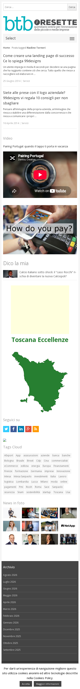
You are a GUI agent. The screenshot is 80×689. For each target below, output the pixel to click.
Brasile (20, 460)
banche (66, 455)
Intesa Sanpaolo (22, 476)
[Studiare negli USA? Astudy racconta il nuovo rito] (49, 517)
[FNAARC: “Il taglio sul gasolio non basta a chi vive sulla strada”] (30, 543)
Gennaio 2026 (10, 622)
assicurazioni (30, 455)
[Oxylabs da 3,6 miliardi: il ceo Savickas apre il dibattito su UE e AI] (68, 517)
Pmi (21, 487)
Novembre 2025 (12, 636)
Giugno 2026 (10, 588)
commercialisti (60, 460)
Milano (44, 481)
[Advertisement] (40, 309)
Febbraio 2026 (11, 615)
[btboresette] (40, 27)
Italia (53, 476)
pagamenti (10, 487)
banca (55, 455)
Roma (38, 487)
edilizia (25, 466)
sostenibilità (33, 492)
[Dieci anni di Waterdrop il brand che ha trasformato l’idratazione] (49, 530)
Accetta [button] (26, 683)
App (18, 455)
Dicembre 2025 (11, 629)
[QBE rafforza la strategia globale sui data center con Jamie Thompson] (11, 543)
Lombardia (22, 481)
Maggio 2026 (10, 595)
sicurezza (9, 492)
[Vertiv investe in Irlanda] (68, 543)
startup (47, 492)
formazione (21, 471)
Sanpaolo (57, 487)
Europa (47, 466)
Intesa (7, 476)
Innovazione (63, 471)
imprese (49, 471)
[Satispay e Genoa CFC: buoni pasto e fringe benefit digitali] (11, 530)
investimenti (41, 476)
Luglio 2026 (9, 581)
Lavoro (62, 476)
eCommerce (11, 466)
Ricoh (29, 487)
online (63, 481)
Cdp (38, 460)
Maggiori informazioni (47, 683)
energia (35, 466)
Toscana (58, 492)
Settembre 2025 (12, 649)
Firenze (8, 471)
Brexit (30, 460)
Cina (46, 460)
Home (6, 47)
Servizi (26, 81)
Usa (68, 492)
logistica (8, 481)
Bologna (9, 460)
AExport (8, 455)
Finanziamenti (61, 466)
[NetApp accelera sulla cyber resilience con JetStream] (68, 530)
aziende (45, 455)
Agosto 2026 (10, 575)
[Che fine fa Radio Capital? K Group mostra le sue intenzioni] (11, 517)
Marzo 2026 (9, 609)
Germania (36, 471)
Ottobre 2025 (10, 643)
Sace (46, 487)
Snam (20, 492)
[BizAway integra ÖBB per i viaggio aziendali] (30, 517)
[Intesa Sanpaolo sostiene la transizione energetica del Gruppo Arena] (30, 530)
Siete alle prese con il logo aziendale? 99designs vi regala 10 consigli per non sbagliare (35, 97)
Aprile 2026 (9, 602)
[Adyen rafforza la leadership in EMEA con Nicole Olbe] (49, 543)
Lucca (34, 481)
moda (54, 481)
